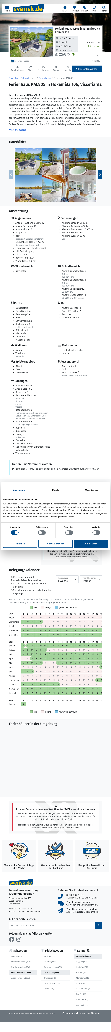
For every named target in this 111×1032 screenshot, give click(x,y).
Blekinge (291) (50, 956)
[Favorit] (98, 55)
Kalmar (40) (81, 972)
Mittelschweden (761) (20, 961)
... (35, 78)
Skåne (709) (49, 988)
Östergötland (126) (52, 983)
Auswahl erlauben (55, 544)
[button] (7, 8)
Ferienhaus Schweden (20, 78)
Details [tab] (55, 490)
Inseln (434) (16, 956)
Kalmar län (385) (51, 972)
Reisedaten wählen (87, 68)
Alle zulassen (90, 544)
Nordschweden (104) (20, 967)
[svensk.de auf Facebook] (11, 939)
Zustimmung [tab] (19, 490)
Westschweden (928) (20, 978)
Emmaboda (45, 78)
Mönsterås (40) (82, 978)
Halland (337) (50, 961)
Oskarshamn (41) (83, 988)
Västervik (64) (82, 999)
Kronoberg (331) (51, 978)
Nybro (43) (80, 983)
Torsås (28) (81, 994)
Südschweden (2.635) (21, 972)
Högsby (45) (81, 961)
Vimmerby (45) (82, 1005)
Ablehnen (20, 544)
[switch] (42, 532)
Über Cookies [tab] (91, 490)
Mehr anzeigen (19, 129)
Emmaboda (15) (83, 956)
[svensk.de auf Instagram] (18, 939)
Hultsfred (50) (82, 967)
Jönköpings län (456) (53, 967)
